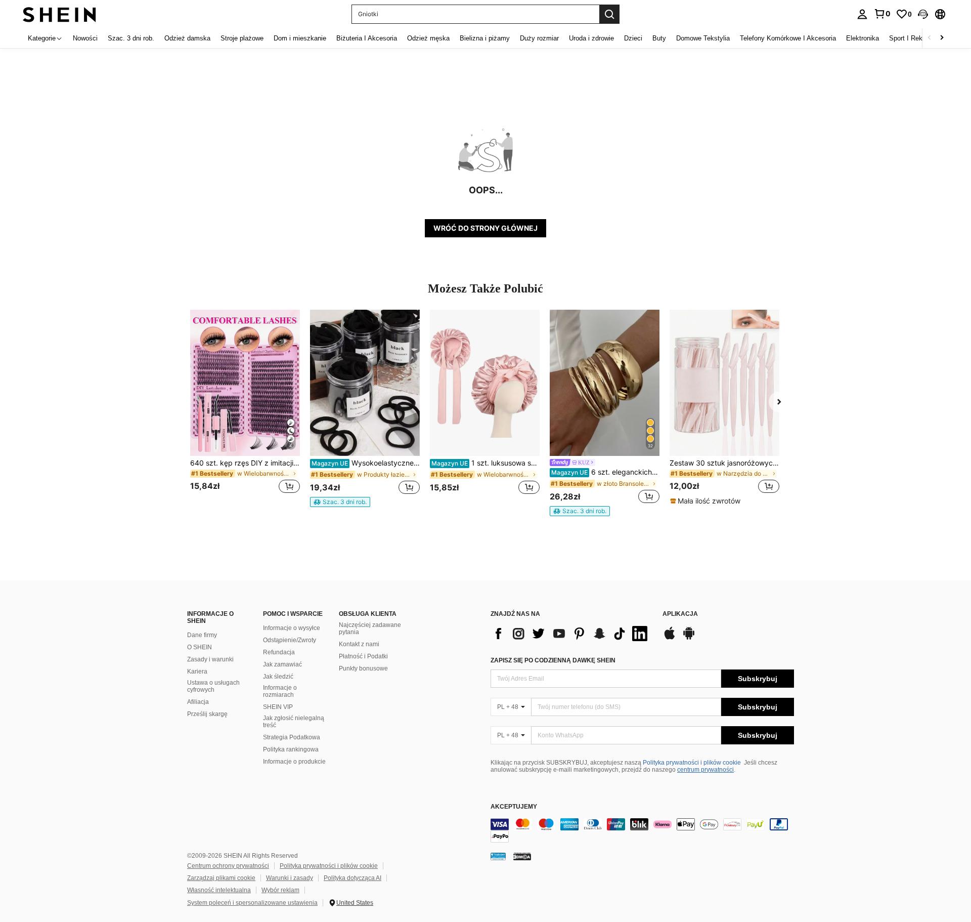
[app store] (670, 638)
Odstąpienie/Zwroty (289, 640)
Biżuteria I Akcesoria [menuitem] (366, 38)
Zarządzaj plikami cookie (221, 878)
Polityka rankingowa (291, 749)
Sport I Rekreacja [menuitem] (914, 38)
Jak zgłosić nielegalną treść (293, 722)
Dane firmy (202, 635)
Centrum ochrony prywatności (228, 865)
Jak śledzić (278, 676)
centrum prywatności (705, 769)
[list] (571, 633)
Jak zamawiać (282, 664)
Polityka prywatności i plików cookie (692, 762)
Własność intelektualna (219, 890)
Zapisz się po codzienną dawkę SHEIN (553, 660)
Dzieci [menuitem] (633, 38)
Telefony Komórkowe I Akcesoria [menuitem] (788, 38)
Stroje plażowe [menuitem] (241, 38)
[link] (882, 14)
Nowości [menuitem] (85, 38)
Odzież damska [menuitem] (187, 38)
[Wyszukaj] (609, 14)
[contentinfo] (642, 830)
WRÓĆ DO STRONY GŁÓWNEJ (485, 228)
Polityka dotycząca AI (352, 878)
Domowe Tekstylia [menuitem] (703, 38)
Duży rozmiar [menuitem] (539, 38)
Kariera (197, 671)
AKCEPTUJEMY (514, 807)
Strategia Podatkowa (291, 737)
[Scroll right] (941, 38)
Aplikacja (680, 614)
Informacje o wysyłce (291, 628)
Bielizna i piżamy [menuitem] (485, 38)
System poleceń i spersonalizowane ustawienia (252, 902)
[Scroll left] (929, 38)
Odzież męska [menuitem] (428, 38)
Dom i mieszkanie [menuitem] (300, 38)
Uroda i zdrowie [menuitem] (591, 38)
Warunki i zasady (289, 878)
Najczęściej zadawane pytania (370, 628)
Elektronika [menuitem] (862, 38)
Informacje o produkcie (294, 761)
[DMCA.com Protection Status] (522, 856)
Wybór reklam (280, 890)
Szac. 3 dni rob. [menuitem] (131, 38)
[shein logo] (59, 14)
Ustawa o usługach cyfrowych (213, 686)
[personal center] (862, 14)
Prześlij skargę (207, 714)
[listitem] (245, 408)
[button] (923, 14)
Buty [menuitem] (659, 38)
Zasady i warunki (210, 659)
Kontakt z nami (359, 644)
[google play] (689, 638)
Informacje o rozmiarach (280, 691)
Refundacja (279, 652)
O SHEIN (199, 647)
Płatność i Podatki (363, 656)
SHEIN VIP (278, 706)
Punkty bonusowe (363, 668)
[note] (340, 502)
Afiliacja (198, 701)
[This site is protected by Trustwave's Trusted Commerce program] (498, 856)
